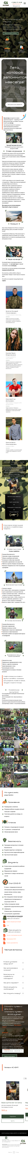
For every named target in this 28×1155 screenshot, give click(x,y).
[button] (17, 4)
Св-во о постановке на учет (14, 935)
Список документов (12, 943)
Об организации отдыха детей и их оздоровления (14, 1133)
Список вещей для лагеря (13, 921)
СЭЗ (8, 925)
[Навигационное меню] (25, 3)
